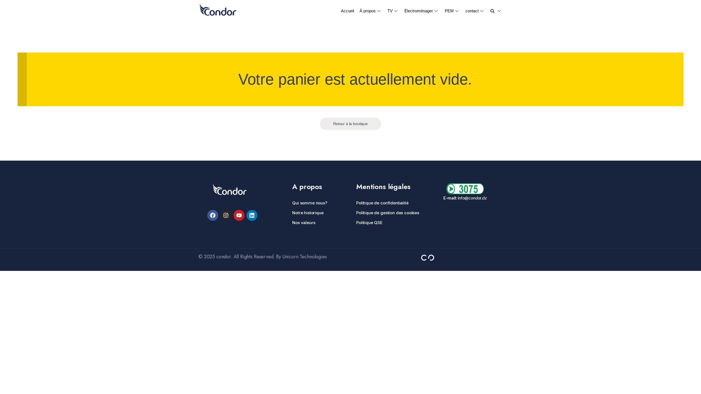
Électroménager (418, 10)
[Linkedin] (251, 215)
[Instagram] (225, 215)
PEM (449, 10)
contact (472, 10)
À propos (368, 10)
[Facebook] (212, 215)
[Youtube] (239, 215)
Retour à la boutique (350, 123)
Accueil (347, 10)
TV (390, 10)
